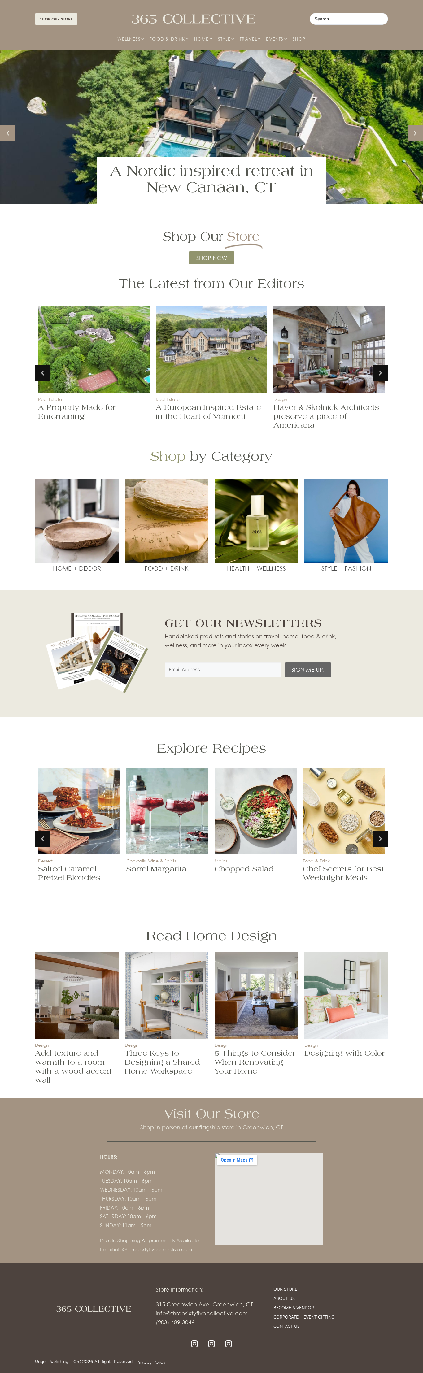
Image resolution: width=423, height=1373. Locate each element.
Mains (221, 861)
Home (201, 39)
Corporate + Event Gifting (303, 1317)
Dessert (45, 861)
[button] (415, 133)
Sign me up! (308, 669)
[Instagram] (194, 1344)
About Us (284, 1299)
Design (280, 399)
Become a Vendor (293, 1308)
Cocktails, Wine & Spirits (151, 861)
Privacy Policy (151, 1362)
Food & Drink (167, 39)
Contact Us (286, 1326)
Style (224, 39)
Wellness (129, 39)
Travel (248, 39)
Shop (299, 39)
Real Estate (50, 399)
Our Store (285, 1289)
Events (274, 39)
